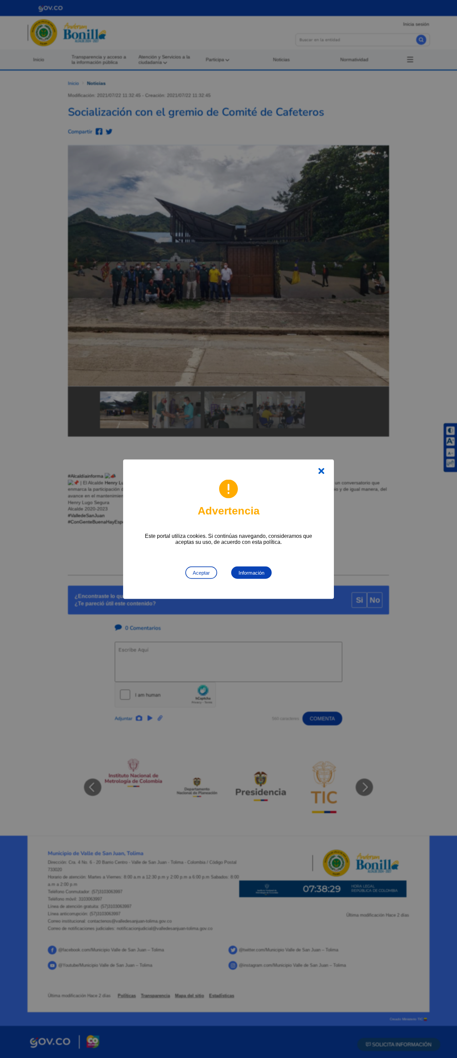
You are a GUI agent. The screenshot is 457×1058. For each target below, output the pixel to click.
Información (251, 572)
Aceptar (201, 572)
